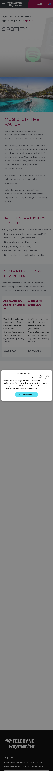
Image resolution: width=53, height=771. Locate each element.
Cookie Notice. (32, 388)
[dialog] (26, 385)
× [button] (47, 376)
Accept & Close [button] (26, 394)
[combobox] (40, 376)
